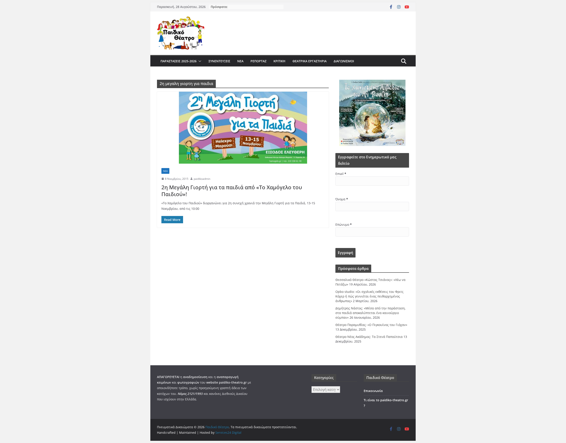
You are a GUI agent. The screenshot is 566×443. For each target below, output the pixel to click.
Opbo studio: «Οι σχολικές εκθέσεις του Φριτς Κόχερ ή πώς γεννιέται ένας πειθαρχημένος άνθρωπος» (369, 296)
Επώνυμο (343, 224)
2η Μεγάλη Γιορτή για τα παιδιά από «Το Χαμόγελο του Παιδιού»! (231, 191)
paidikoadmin (202, 179)
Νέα (240, 61)
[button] (199, 61)
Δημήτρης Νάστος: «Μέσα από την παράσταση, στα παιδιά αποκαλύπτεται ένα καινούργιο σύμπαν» (370, 313)
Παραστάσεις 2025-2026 (179, 61)
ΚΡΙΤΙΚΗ (279, 61)
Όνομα (341, 199)
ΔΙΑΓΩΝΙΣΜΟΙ (344, 61)
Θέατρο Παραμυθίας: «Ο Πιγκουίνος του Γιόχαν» (371, 325)
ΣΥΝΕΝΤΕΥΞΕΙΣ (219, 61)
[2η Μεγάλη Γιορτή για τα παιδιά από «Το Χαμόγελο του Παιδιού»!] (243, 128)
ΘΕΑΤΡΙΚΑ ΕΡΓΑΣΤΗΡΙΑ (310, 61)
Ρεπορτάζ (258, 61)
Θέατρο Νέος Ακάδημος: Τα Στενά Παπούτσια (369, 337)
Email (340, 174)
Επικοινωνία (373, 391)
